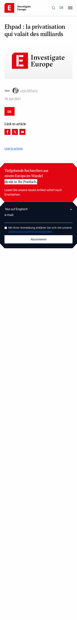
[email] (22, 132)
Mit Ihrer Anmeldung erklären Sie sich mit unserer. (40, 229)
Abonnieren (39, 239)
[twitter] (15, 132)
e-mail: (9, 215)
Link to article (13, 148)
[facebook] (7, 132)
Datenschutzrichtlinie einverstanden (29, 231)
